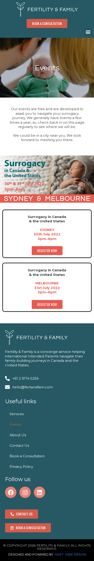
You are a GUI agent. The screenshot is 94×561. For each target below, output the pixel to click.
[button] (47, 23)
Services (17, 414)
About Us (18, 435)
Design (80, 554)
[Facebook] (10, 492)
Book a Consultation (27, 456)
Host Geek (64, 554)
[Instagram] (25, 492)
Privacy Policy (21, 466)
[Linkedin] (39, 492)
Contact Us (19, 445)
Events (15, 424)
